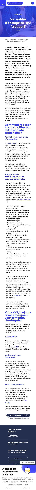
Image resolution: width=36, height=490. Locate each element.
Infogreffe (16, 295)
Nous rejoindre (18, 458)
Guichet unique (11, 143)
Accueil (6, 39)
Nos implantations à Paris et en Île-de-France (18, 443)
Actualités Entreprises (23, 39)
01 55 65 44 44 (13, 435)
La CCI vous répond (18, 464)
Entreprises (13, 39)
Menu (3, 4)
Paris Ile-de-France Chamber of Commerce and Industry (17, 451)
